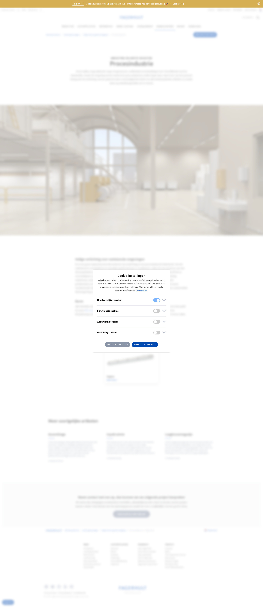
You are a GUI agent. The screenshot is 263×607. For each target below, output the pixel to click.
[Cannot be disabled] (156, 300)
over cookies (141, 290)
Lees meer (178, 3)
